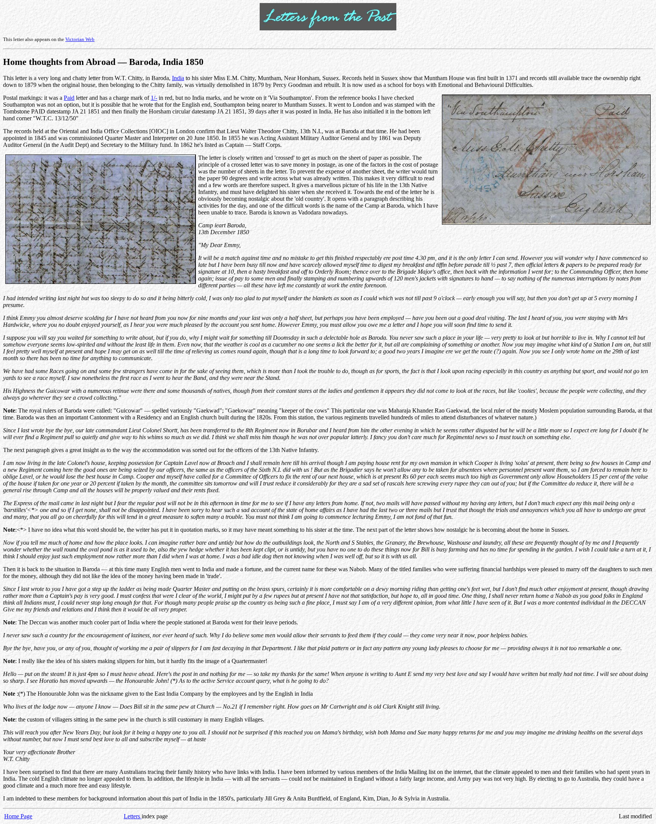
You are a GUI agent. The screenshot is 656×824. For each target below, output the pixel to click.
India (178, 78)
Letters (133, 816)
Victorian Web (80, 39)
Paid (69, 98)
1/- (154, 98)
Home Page (18, 816)
